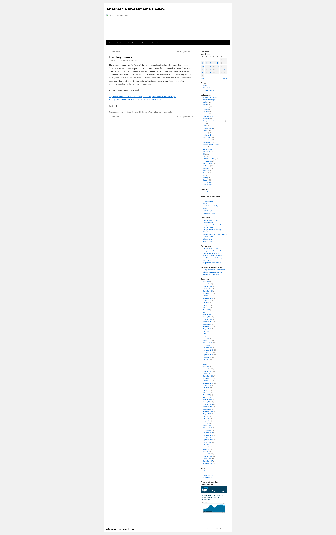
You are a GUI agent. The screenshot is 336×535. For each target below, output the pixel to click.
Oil (140, 112)
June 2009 (206, 418)
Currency (206, 107)
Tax (204, 175)
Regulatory (206, 168)
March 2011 (207, 369)
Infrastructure (207, 137)
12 (210, 66)
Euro (204, 123)
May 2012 (206, 336)
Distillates (206, 111)
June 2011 (206, 362)
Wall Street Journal (209, 213)
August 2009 (207, 414)
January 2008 (207, 458)
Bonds (205, 104)
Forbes (205, 203)
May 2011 (206, 364)
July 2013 (206, 303)
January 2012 (207, 345)
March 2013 (207, 312)
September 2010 (208, 383)
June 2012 (206, 333)
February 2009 (207, 428)
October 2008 (207, 437)
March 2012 (207, 340)
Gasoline (205, 130)
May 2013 (206, 307)
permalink (168, 112)
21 (218, 69)
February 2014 (207, 286)
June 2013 (206, 305)
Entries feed (206, 473)
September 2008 (208, 440)
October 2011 (207, 352)
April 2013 (206, 310)
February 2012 (207, 343)
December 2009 (208, 404)
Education (206, 118)
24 (203, 72)
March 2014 (207, 284)
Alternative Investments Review (135, 9)
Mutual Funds (207, 149)
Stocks (205, 173)
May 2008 (206, 449)
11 (206, 66)
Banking (205, 102)
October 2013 (207, 296)
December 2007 (208, 461)
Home (111, 42)
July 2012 (206, 331)
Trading (205, 177)
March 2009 (207, 425)
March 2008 (207, 454)
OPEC (205, 156)
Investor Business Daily (210, 206)
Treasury (205, 180)
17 (203, 69)
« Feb (203, 78)
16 (225, 66)
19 (210, 69)
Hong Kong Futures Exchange (212, 255)
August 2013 (207, 300)
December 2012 (208, 319)
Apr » (225, 78)
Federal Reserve (208, 128)
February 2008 (207, 456)
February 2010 (207, 399)
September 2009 (208, 411)
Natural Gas (206, 151)
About (118, 42)
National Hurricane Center (211, 274)
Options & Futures (148, 112)
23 (225, 69)
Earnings (205, 114)
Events (205, 126)
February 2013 (207, 314)
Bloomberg (206, 199)
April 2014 (206, 281)
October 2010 (207, 381)
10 (203, 66)
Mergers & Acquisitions (210, 144)
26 (210, 72)
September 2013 (208, 298)
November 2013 (208, 293)
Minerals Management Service (212, 272)
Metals (205, 147)
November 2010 (208, 378)
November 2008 (208, 435)
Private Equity (207, 163)
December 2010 (208, 376)
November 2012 (208, 322)
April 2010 (206, 395)
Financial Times (208, 201)
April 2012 (206, 338)
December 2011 (208, 347)
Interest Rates (207, 140)
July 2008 (206, 444)
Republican (206, 170)
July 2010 (206, 388)
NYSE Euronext (208, 260)
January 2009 (207, 430)
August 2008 (207, 442)
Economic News (132, 112)
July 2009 (206, 416)
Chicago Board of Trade (210, 248)
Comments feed (208, 475)
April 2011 (206, 366)
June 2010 (206, 390)
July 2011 (206, 359)
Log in (205, 470)
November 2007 (208, 463)
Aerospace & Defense (210, 97)
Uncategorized (207, 182)
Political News (207, 161)
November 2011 (208, 350)
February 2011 (207, 371)
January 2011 (207, 373)
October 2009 (207, 409)
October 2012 (207, 324)
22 (221, 69)
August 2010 (207, 385)
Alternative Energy (209, 100)
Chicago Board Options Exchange (213, 251)
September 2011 (208, 355)
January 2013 (207, 317)
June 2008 (206, 447)
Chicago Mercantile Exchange (212, 253)
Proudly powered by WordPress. (213, 529)
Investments (206, 142)
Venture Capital (207, 185)
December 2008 (208, 432)
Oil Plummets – (115, 52)
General (205, 133)
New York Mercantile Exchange (213, 258)
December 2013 (208, 291)
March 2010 (207, 397)
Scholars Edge (207, 208)
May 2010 (206, 392)
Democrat (206, 109)
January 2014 (207, 288)
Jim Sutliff (133, 60)
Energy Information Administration (214, 121)
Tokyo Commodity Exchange (212, 262)
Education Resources (131, 42)
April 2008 (206, 451)
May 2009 (206, 421)
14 (218, 66)
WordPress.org (207, 477)
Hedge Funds (207, 135)
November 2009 (208, 407)
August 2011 (207, 357)
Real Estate (206, 166)
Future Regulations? (184, 52)
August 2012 (207, 329)
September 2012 (208, 326)
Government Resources (151, 42)
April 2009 (206, 423)
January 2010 (207, 402)
